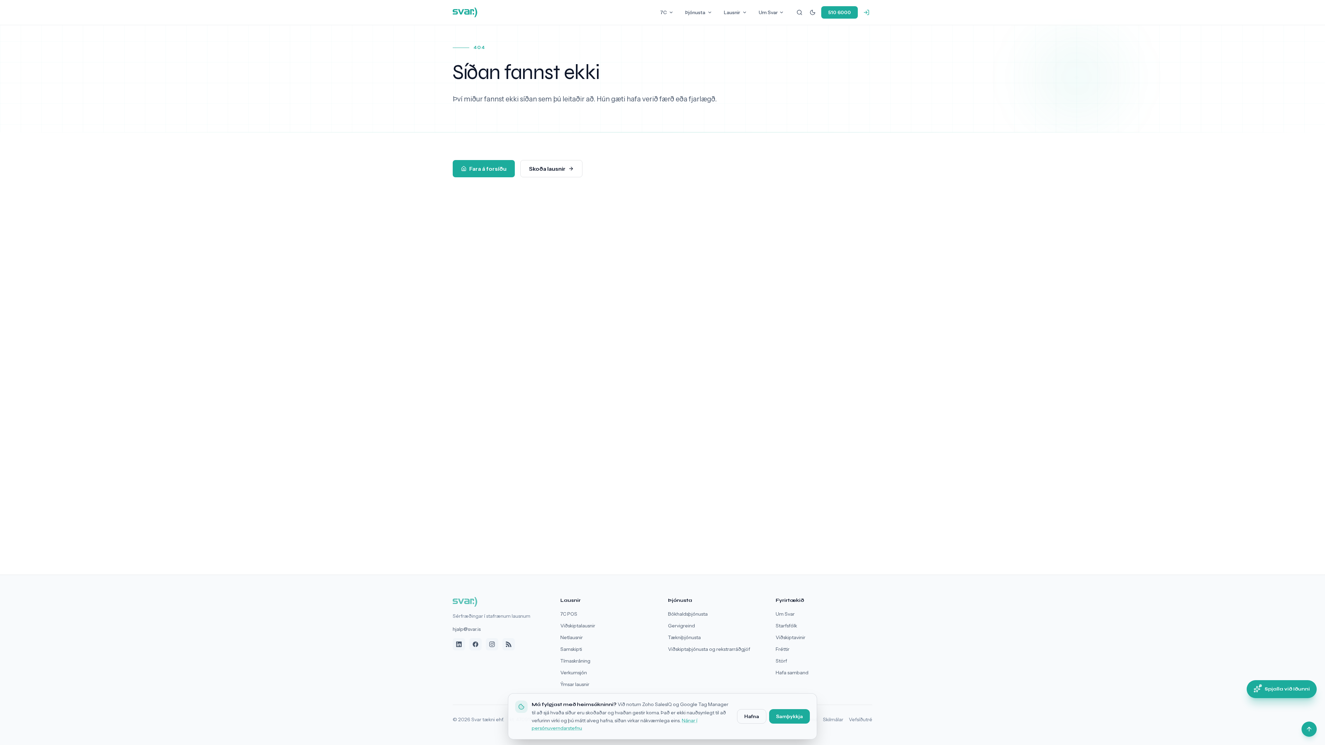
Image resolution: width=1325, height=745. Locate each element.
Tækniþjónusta (684, 637)
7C (663, 12)
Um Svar (768, 12)
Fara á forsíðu (488, 168)
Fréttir (782, 649)
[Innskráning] (866, 12)
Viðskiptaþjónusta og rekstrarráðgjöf (709, 649)
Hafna (751, 716)
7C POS (568, 614)
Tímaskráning (575, 661)
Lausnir (732, 12)
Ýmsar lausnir (574, 684)
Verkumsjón (573, 672)
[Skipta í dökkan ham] (812, 12)
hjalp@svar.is (467, 629)
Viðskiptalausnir (577, 626)
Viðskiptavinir (790, 637)
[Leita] (799, 12)
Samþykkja (789, 716)
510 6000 (839, 12)
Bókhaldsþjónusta (688, 614)
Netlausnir (571, 637)
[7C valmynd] (671, 12)
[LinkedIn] (459, 644)
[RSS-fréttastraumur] (508, 644)
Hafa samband (792, 672)
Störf (781, 661)
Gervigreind (681, 626)
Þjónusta (695, 12)
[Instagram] (492, 644)
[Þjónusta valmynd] (710, 12)
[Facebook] (475, 644)
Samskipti (571, 649)
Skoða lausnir (547, 168)
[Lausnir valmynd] (745, 12)
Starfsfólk (786, 626)
